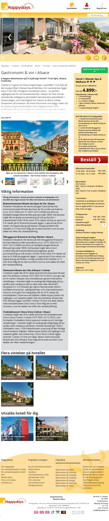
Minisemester (34, 469)
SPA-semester (34, 480)
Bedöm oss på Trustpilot (93, 466)
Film (3, 474)
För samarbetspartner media (13, 469)
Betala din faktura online (93, 474)
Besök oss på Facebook (93, 469)
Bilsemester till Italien (65, 469)
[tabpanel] (54, 36)
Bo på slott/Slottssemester (40, 466)
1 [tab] (48, 50)
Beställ (90, 160)
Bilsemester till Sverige (65, 480)
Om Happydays (7, 466)
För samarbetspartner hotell (13, 472)
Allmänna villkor (59, 499)
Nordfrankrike (27, 66)
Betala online (6, 477)
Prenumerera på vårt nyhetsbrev (92, 486)
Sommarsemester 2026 (38, 474)
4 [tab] (60, 50)
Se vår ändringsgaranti (92, 477)
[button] (4, 149)
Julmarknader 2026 (36, 477)
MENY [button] (5, 15)
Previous (10, 36)
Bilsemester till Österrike (66, 472)
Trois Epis (46, 66)
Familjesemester (35, 485)
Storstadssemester (36, 482)
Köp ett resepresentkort (93, 472)
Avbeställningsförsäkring (93, 482)
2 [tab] (52, 50)
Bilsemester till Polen (65, 485)
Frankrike (15, 66)
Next (99, 36)
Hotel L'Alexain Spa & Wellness (64, 66)
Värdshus (32, 472)
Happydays (5, 66)
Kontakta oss (6, 482)
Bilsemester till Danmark (66, 483)
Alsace (37, 66)
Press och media (8, 480)
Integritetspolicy (56, 497)
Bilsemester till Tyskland (66, 477)
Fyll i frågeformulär (91, 480)
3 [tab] (56, 50)
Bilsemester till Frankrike (66, 475)
